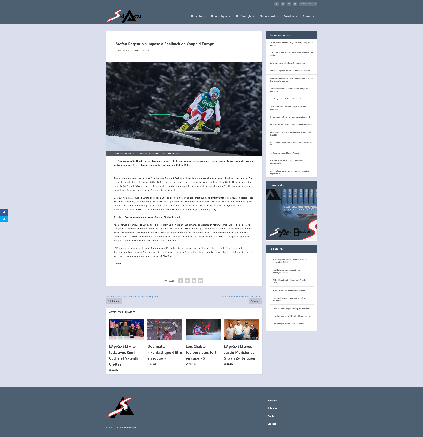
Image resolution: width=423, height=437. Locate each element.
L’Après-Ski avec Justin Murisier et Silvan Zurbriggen (239, 352)
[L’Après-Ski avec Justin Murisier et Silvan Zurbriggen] (241, 329)
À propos (272, 400)
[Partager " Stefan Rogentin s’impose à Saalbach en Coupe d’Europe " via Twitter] (187, 281)
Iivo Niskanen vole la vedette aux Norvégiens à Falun (287, 271)
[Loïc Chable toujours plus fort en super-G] (203, 329)
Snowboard (267, 16)
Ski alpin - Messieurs (141, 50)
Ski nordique (219, 16)
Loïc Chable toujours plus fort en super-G (201, 352)
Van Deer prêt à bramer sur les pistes (288, 323)
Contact (271, 423)
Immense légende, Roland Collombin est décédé (290, 70)
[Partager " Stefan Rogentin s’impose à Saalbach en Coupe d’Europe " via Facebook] (180, 281)
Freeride (289, 16)
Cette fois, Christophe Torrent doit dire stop (287, 63)
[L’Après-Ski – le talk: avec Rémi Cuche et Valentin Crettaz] (126, 329)
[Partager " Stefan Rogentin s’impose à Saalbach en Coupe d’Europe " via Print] (200, 281)
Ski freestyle (243, 16)
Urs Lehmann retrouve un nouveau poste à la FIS (290, 117)
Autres (307, 16)
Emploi (271, 416)
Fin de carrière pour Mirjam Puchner (285, 153)
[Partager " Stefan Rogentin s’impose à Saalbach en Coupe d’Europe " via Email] (194, 281)
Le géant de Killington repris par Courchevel (291, 308)
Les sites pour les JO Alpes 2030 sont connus (288, 99)
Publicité (272, 408)
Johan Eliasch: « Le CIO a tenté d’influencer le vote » (292, 124)
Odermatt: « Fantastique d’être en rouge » (164, 352)
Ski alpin (196, 16)
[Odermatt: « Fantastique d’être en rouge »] (164, 329)
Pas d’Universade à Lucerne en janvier (289, 290)
